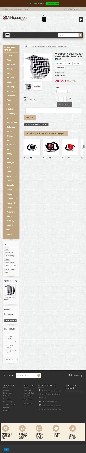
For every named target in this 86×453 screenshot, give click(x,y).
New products (7, 393)
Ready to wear (10, 164)
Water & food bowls (9, 229)
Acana (10, 333)
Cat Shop (10, 86)
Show (8, 176)
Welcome (6, 407)
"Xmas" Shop (9, 57)
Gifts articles (9, 106)
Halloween (10, 127)
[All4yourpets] (15, 18)
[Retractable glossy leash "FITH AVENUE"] (32, 147)
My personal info (28, 400)
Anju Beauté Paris (11, 352)
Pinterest (61, 67)
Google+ (78, 63)
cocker (14, 266)
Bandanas (10, 64)
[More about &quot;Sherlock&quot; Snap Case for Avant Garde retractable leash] (10, 290)
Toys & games (9, 191)
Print (28, 97)
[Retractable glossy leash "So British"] (51, 147)
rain (6, 249)
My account (29, 385)
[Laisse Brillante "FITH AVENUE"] (28, 86)
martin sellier (10, 262)
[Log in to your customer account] (81, 19)
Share (68, 63)
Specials (6, 390)
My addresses (28, 396)
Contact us (68, 9)
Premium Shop (10, 147)
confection (9, 252)
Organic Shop (9, 138)
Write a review (59, 72)
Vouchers (10, 212)
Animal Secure (10, 346)
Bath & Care (9, 71)
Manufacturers (10, 329)
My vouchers (28, 404)
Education (10, 95)
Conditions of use (9, 404)
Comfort (9, 91)
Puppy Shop (9, 155)
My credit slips (29, 393)
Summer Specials (10, 182)
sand (7, 269)
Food (8, 100)
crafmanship (9, 256)
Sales (8, 171)
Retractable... (29, 158)
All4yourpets (12, 342)
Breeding (10, 77)
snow (7, 259)
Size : (58, 88)
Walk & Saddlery (10, 218)
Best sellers (7, 396)
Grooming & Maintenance (11, 118)
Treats (9, 207)
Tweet (60, 63)
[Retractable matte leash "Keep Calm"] (70, 147)
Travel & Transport (10, 200)
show (7, 266)
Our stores (6, 399)
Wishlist (8, 310)
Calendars (10, 82)
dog (6, 272)
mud (13, 269)
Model (57, 76)
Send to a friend (32, 100)
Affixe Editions (9, 337)
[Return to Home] (26, 46)
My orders (27, 390)
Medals (9, 131)
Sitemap (5, 410)
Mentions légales (8, 402)
